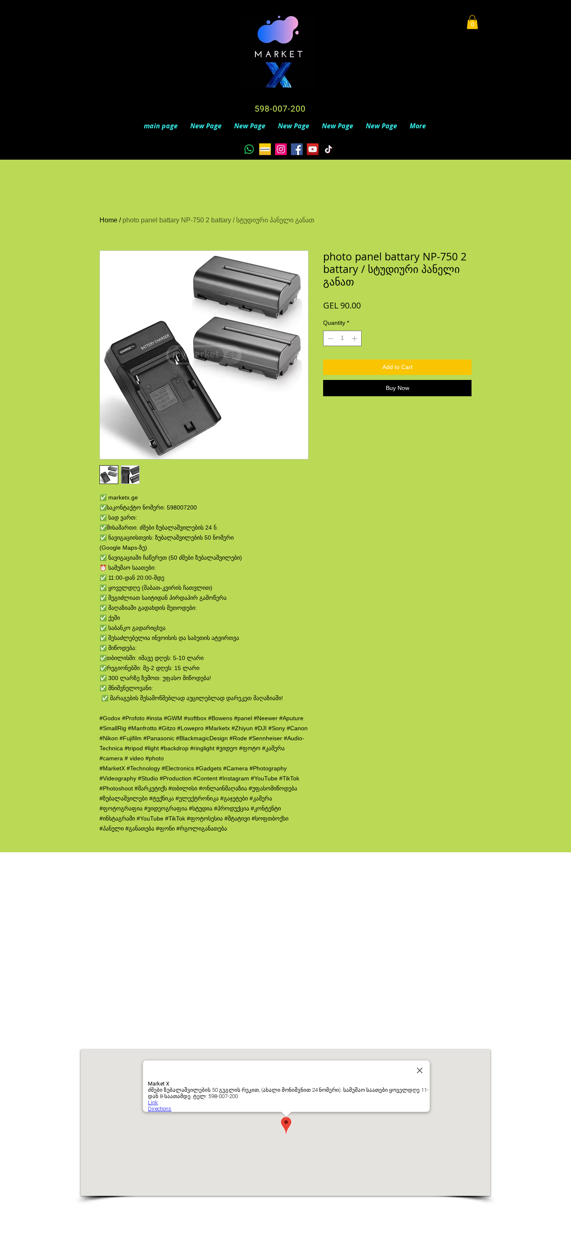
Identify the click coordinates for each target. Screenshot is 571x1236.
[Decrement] (329, 338)
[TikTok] (328, 149)
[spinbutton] (342, 338)
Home (108, 220)
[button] (472, 22)
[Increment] (355, 338)
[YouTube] (313, 149)
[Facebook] (297, 149)
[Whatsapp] (249, 149)
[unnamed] (265, 149)
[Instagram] (281, 149)
